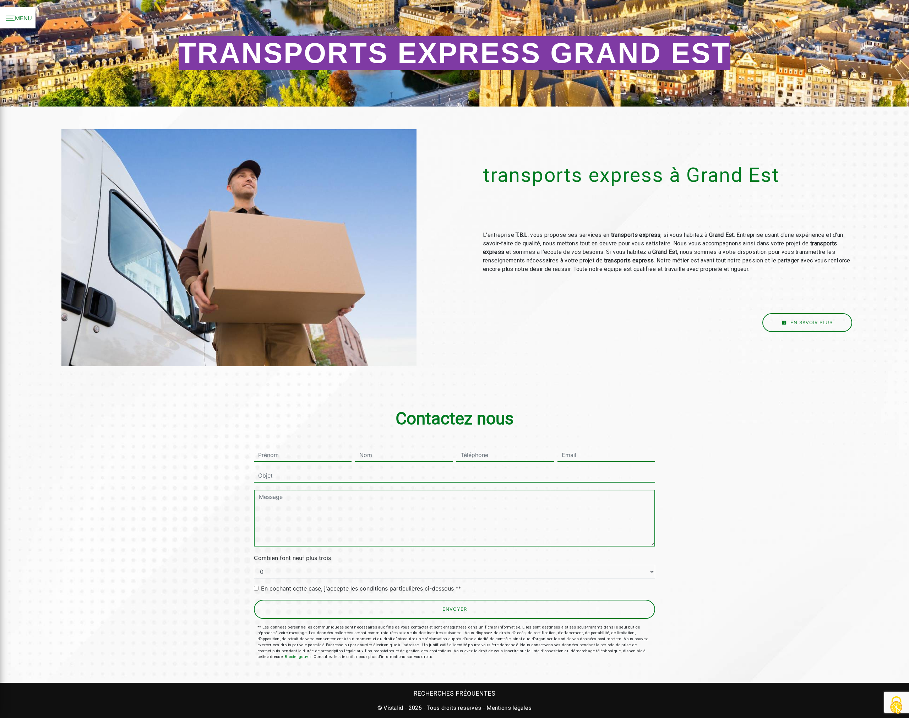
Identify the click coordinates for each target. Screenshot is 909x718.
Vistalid (393, 708)
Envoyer (454, 609)
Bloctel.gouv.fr (298, 656)
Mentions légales (508, 708)
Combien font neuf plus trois (292, 557)
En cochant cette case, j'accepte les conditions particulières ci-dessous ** (361, 588)
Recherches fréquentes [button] (455, 693)
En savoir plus (811, 322)
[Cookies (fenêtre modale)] (896, 705)
